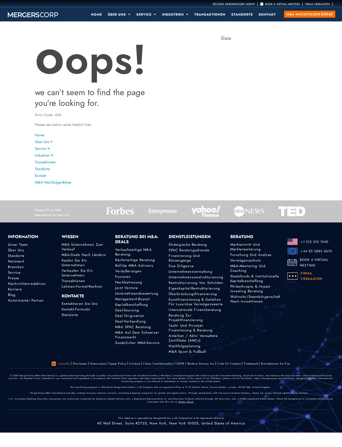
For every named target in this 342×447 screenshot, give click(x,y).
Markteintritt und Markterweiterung (245, 247)
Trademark (251, 363)
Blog (12, 294)
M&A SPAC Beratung (133, 327)
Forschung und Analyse (251, 254)
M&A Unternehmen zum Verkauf (82, 247)
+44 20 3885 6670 (316, 251)
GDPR (180, 363)
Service (144, 14)
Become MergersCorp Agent (234, 4)
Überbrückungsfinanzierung (193, 294)
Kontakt (267, 14)
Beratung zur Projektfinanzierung (186, 317)
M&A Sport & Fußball (187, 351)
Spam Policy (118, 363)
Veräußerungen (128, 271)
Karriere (15, 289)
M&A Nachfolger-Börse (309, 14)
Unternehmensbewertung (136, 293)
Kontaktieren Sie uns (80, 303)
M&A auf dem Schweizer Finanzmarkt (137, 334)
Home (96, 14)
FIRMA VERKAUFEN (317, 4)
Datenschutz (98, 363)
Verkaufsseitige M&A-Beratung (134, 252)
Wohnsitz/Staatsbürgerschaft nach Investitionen (255, 299)
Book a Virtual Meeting (282, 4)
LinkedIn (64, 363)
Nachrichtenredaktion (27, 283)
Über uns (117, 14)
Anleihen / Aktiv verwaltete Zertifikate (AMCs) (193, 338)
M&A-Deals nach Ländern (84, 254)
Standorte (242, 14)
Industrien (173, 14)
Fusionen (123, 276)
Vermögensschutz (245, 260)
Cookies (134, 363)
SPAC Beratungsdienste (189, 250)
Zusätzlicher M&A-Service (137, 342)
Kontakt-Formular (76, 309)
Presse (13, 278)
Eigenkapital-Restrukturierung (194, 288)
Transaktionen (209, 14)
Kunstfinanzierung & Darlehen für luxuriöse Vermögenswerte (196, 301)
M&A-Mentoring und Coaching (248, 268)
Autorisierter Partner (26, 300)
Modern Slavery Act (201, 363)
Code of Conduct (229, 363)
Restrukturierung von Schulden (196, 282)
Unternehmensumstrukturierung (196, 277)
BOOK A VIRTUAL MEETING (314, 262)
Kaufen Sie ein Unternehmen (74, 262)
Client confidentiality (158, 363)
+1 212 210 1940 (314, 241)
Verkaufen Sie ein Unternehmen (77, 273)
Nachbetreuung (128, 282)
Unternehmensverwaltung (190, 271)
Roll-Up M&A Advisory (134, 265)
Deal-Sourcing (127, 310)
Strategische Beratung (188, 244)
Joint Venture (126, 288)
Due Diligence (181, 266)
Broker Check (186, 401)
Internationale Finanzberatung (195, 309)
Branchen (16, 267)
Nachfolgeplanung (185, 346)
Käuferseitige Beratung (135, 260)
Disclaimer (80, 363)
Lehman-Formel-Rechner (82, 286)
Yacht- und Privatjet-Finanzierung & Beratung (191, 328)
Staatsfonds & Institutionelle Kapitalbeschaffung (254, 278)
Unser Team (18, 244)
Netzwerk (16, 261)
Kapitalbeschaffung (131, 304)
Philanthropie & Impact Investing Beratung (250, 288)
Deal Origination (129, 315)
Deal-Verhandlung (130, 321)
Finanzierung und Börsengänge (184, 258)
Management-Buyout (132, 299)
